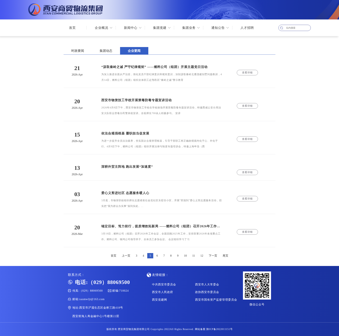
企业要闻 (134, 51)
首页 (72, 28)
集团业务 (189, 28)
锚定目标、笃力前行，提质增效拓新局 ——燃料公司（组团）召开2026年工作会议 (162, 226)
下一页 (213, 255)
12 (201, 255)
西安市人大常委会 (207, 284)
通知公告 (218, 28)
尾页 (225, 255)
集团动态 (106, 51)
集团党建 (159, 28)
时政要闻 (77, 51)
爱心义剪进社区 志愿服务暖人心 (125, 193)
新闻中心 (130, 28)
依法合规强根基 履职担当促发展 (125, 133)
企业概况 (101, 28)
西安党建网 (159, 299)
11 (193, 255)
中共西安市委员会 (164, 284)
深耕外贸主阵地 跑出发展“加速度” (127, 166)
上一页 (126, 255)
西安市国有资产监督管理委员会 (216, 299)
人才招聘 (247, 28)
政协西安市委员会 (207, 292)
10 (185, 255)
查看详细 (247, 72)
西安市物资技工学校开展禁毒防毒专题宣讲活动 (136, 100)
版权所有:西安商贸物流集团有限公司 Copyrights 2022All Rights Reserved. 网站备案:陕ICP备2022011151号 (169, 329)
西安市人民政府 (162, 292)
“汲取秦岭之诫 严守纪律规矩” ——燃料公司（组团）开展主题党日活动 (154, 66)
